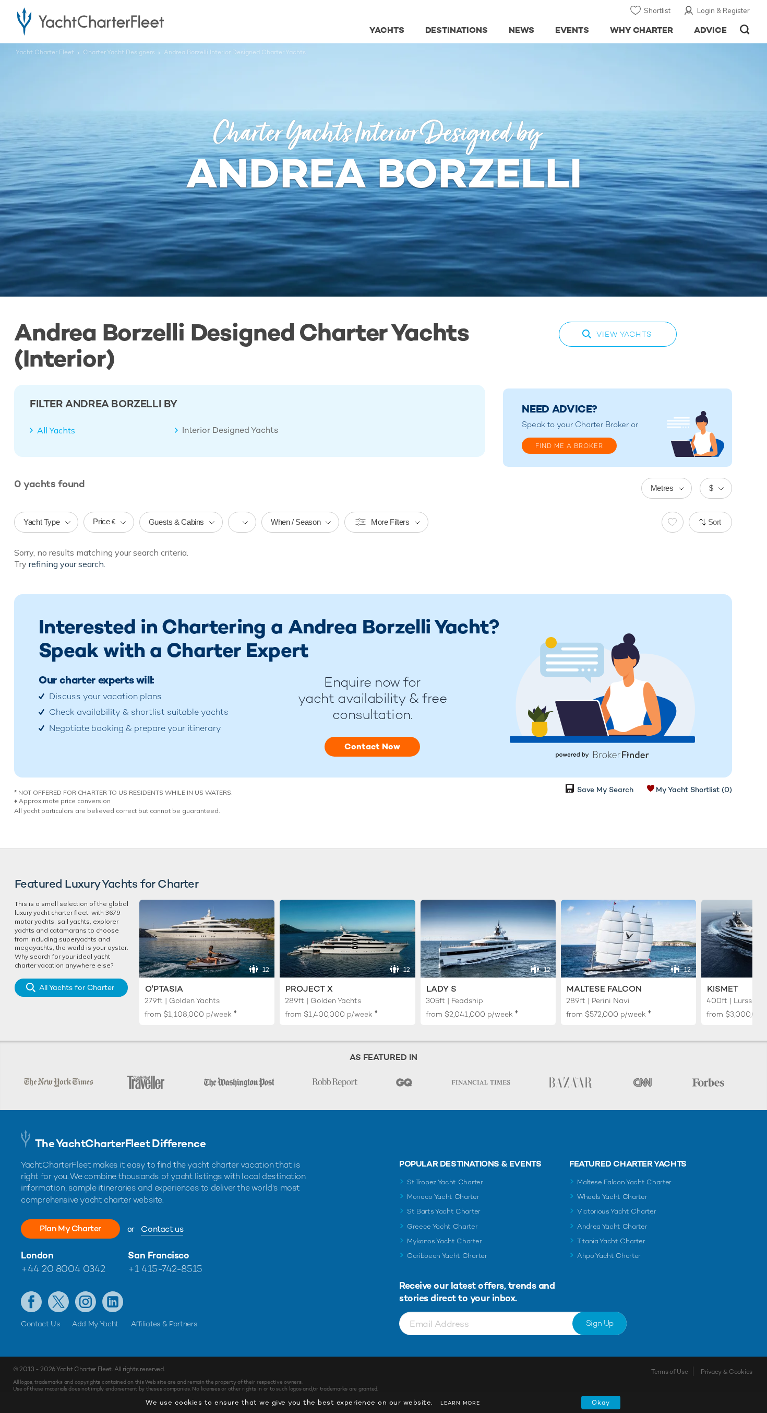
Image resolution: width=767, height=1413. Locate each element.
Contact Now (372, 746)
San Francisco (158, 1255)
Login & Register (723, 10)
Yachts (386, 30)
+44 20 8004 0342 (63, 1269)
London (37, 1255)
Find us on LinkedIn (112, 1301)
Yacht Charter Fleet (45, 52)
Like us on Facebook (31, 1301)
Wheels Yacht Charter (612, 1196)
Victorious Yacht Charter (616, 1211)
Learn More (460, 1402)
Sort (715, 521)
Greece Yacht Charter (442, 1226)
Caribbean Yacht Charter (447, 1255)
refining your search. (67, 564)
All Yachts (56, 430)
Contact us (162, 1228)
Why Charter (642, 30)
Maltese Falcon (604, 988)
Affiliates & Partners (164, 1323)
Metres (662, 488)
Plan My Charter (70, 1228)
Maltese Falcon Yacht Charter (624, 1182)
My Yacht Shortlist (694, 789)
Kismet (722, 988)
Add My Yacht (95, 1323)
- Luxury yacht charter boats (123, 21)
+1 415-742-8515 (165, 1269)
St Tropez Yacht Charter (445, 1182)
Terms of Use (669, 1372)
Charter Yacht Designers (119, 52)
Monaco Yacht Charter (443, 1196)
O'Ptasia (164, 988)
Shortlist (657, 10)
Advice (710, 30)
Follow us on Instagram (85, 1301)
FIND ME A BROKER (569, 446)
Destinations (456, 30)
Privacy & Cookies (726, 1372)
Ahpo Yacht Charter (609, 1255)
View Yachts (624, 334)
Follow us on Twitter (58, 1301)
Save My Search (605, 789)
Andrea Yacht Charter (612, 1226)
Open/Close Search (745, 29)
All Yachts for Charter (76, 987)
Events (572, 30)
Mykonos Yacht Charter (444, 1241)
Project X (309, 988)
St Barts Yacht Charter (444, 1211)
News (521, 30)
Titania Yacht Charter (611, 1241)
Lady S (441, 988)
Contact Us (40, 1323)
